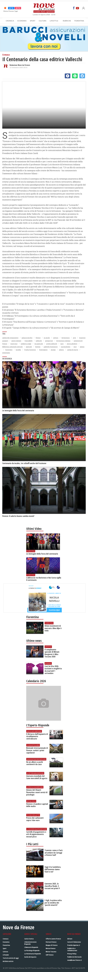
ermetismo (6, 353)
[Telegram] (82, 75)
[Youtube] (77, 8)
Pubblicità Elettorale (74, 957)
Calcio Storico (29, 939)
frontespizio (43, 350)
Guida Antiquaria (30, 957)
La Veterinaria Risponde (32, 954)
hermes (37, 347)
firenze (38, 338)
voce (75, 347)
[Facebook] (74, 8)
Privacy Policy (71, 954)
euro (61, 344)
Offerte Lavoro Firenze (53, 939)
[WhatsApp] (75, 75)
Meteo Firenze (50, 948)
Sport (32, 21)
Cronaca (10, 21)
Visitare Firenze (51, 942)
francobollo (28, 341)
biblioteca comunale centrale (12, 347)
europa (53, 350)
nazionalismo (65, 347)
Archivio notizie (8, 961)
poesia (82, 347)
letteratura (66, 338)
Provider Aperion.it (73, 945)
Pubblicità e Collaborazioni (72, 949)
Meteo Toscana (51, 951)
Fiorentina (79, 21)
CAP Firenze (49, 955)
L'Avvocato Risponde (31, 947)
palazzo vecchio (27, 338)
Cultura (42, 21)
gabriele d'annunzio (51, 347)
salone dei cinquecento (10, 338)
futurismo (8, 350)
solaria (61, 350)
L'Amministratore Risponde (30, 943)
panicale (29, 347)
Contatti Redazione (74, 942)
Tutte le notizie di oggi (11, 958)
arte (74, 338)
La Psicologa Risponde (31, 950)
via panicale (38, 344)
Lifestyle (54, 21)
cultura (55, 338)
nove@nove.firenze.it (74, 960)
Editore (69, 939)
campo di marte (72, 350)
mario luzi (13, 344)
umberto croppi (26, 344)
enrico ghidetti (72, 344)
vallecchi (39, 341)
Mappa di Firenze (51, 945)
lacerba (18, 350)
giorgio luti (49, 341)
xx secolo (47, 338)
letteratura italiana (63, 341)
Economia (21, 21)
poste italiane (16, 341)
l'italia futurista (30, 350)
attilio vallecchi (51, 344)
